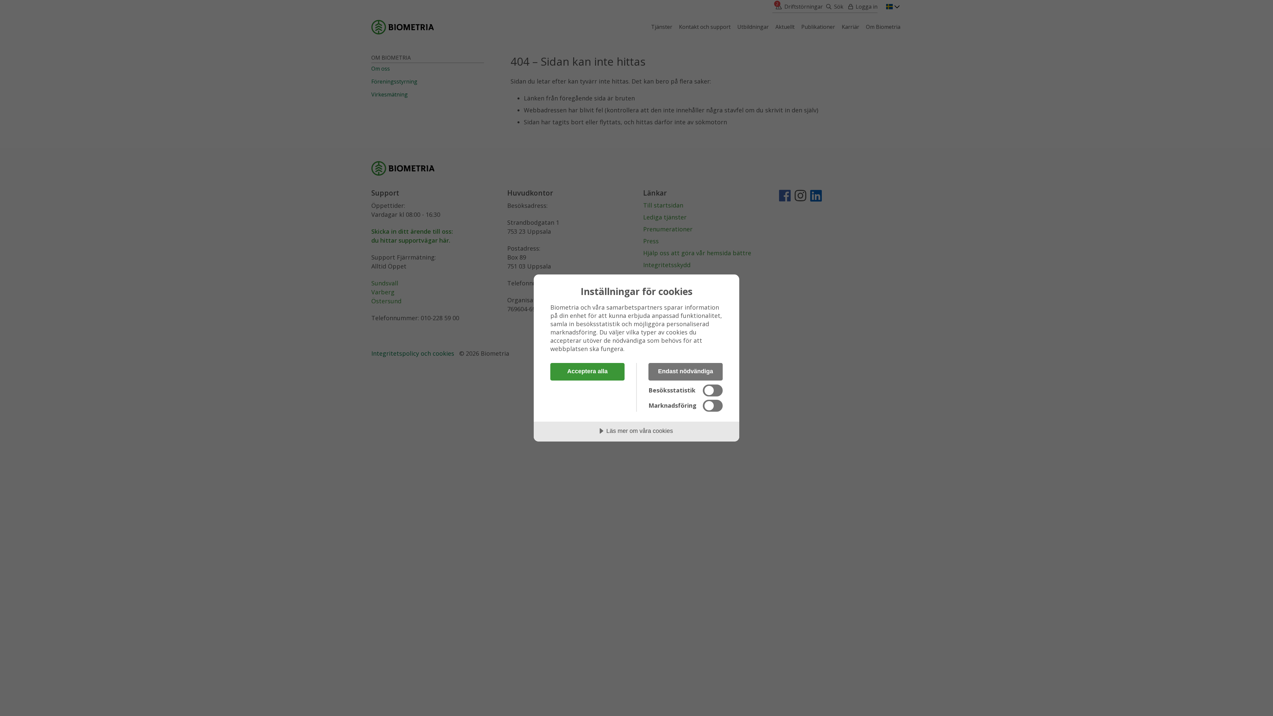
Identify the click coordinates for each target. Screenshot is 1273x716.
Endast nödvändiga (685, 371)
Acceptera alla (587, 371)
